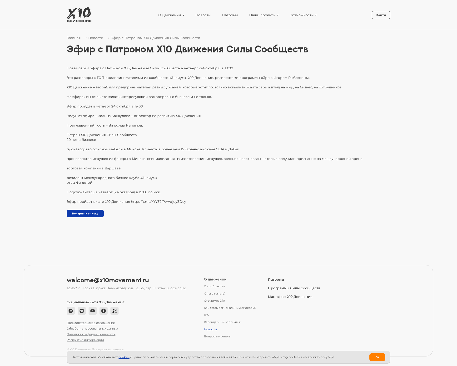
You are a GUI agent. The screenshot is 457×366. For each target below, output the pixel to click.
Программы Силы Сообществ (294, 288)
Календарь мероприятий (222, 322)
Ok (377, 357)
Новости (203, 15)
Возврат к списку (85, 213)
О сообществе (214, 286)
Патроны (230, 15)
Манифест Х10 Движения (290, 297)
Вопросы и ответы (217, 336)
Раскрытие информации (85, 340)
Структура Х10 (214, 300)
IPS (206, 315)
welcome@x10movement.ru (108, 280)
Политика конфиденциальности (91, 334)
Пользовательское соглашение (91, 323)
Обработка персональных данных (92, 328)
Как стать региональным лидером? (230, 308)
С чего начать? (215, 293)
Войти (381, 15)
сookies (124, 357)
